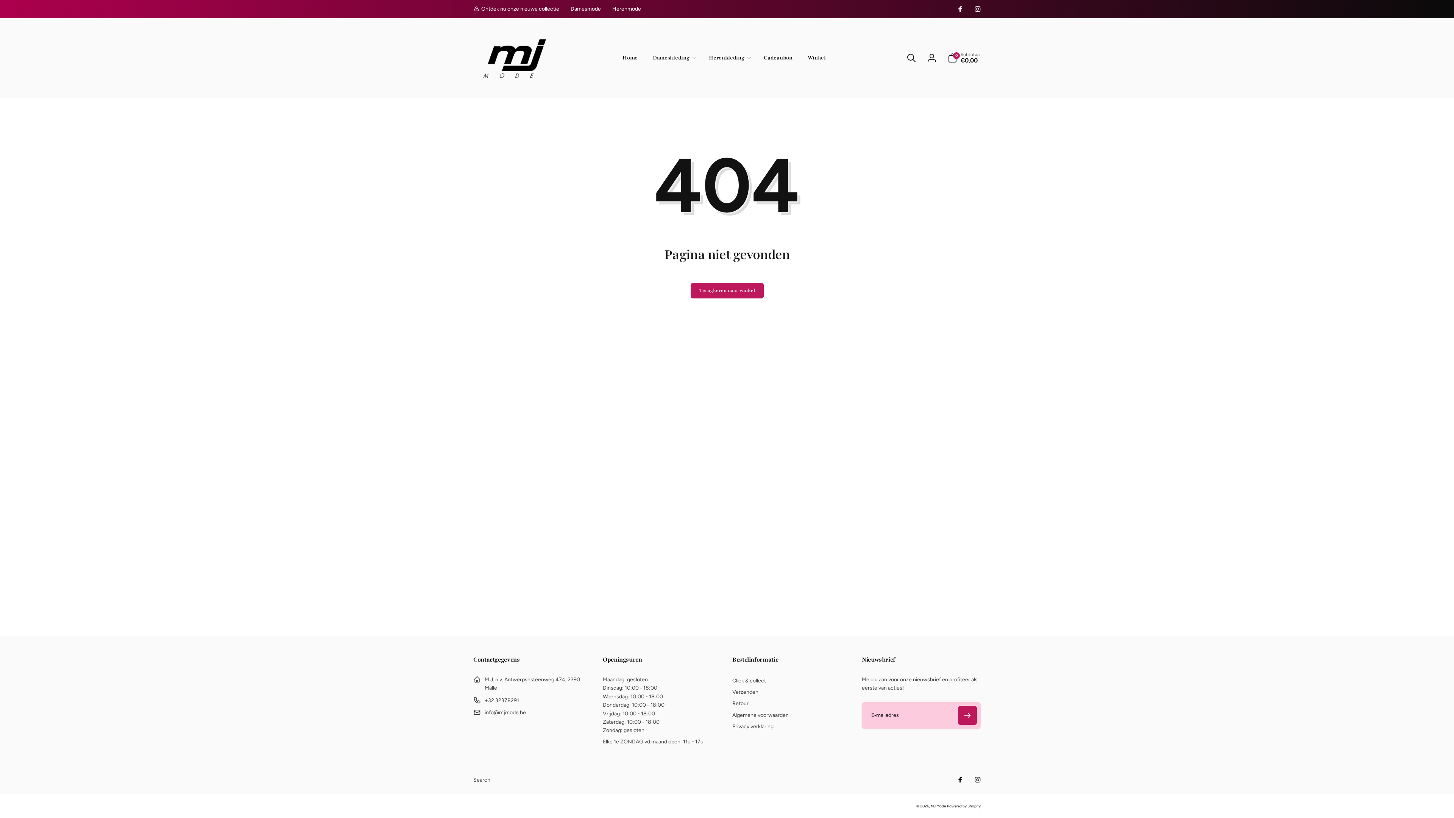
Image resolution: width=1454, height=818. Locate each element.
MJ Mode (938, 806)
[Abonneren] (967, 715)
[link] (586, 9)
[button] (673, 58)
